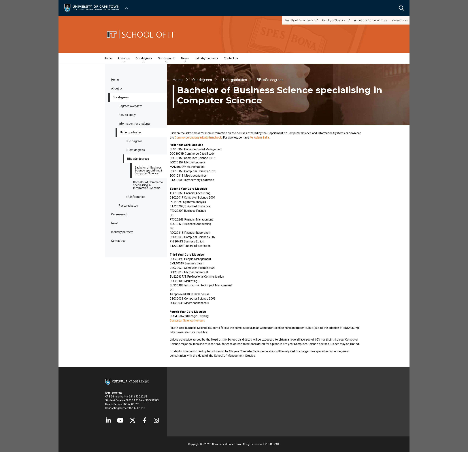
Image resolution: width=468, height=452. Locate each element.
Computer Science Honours (187, 320)
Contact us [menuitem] (231, 58)
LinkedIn (108, 420)
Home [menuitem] (108, 58)
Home (115, 79)
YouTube (120, 420)
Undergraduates (131, 132)
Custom (156, 420)
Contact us (118, 240)
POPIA (268, 444)
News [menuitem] (185, 58)
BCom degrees (135, 150)
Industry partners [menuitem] (206, 58)
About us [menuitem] (124, 58)
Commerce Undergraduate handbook (198, 137)
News (114, 223)
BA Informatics (135, 197)
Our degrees (121, 97)
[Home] (91, 8)
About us (117, 88)
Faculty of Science (333, 20)
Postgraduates (128, 205)
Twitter (132, 420)
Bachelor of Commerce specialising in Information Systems (148, 185)
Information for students (134, 123)
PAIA (276, 444)
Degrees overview (130, 106)
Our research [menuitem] (166, 58)
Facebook (144, 420)
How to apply (127, 115)
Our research (119, 214)
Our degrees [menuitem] (143, 58)
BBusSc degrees (138, 158)
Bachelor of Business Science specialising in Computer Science (149, 170)
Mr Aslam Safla (259, 137)
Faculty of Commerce (299, 20)
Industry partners (122, 232)
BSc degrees (134, 141)
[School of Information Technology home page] (234, 34)
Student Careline (115, 400)
